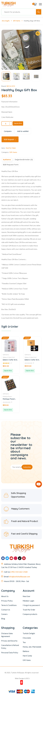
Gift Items (16, 21)
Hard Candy (27, 656)
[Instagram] (15, 558)
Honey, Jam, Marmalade (32, 647)
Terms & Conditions (9, 605)
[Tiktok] (20, 558)
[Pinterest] (24, 558)
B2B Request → (10, 139)
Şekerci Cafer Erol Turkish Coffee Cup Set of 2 (32, 360)
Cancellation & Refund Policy (10, 646)
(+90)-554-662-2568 (18, 572)
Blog (3, 618)
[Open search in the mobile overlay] (21, 12)
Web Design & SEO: (22, 678)
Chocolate (27, 638)
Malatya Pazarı (7, 396)
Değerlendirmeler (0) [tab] (24, 159)
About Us (4, 596)
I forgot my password (31, 605)
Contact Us (5, 610)
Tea (24, 642)
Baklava (26, 651)
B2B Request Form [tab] (11, 165)
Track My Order (29, 610)
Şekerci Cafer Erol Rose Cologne (10, 360)
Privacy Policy (7, 601)
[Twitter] (7, 558)
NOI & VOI (11, 86)
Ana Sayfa (5, 21)
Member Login (28, 601)
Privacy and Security (9, 641)
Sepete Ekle (18, 123)
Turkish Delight (29, 633)
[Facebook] (3, 558)
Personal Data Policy (9, 652)
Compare (7, 131)
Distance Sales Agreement (7, 634)
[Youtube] (11, 558)
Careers (4, 614)
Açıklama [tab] (7, 159)
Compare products (30, 614)
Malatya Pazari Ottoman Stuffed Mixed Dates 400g (10, 399)
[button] (38, 33)
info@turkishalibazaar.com (19, 576)
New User (26, 596)
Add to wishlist (23, 131)
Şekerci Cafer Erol (8, 357)
